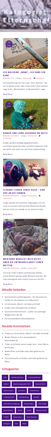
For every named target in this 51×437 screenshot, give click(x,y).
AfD (5, 377)
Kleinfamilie (8, 410)
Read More (7, 94)
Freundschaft (9, 397)
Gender (36, 397)
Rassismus (18, 417)
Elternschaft (27, 78)
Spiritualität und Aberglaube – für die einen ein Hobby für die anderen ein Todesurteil (26, 298)
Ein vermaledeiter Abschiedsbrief (20, 318)
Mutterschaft (41, 410)
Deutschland (40, 384)
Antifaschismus (17, 377)
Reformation (32, 417)
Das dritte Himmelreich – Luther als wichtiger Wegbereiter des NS (25, 313)
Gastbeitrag (24, 397)
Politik (6, 417)
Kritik (20, 410)
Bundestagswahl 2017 (22, 384)
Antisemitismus (34, 377)
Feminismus (34, 391)
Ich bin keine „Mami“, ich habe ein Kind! (22, 304)
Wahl (24, 424)
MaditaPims (15, 136)
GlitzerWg (42, 404)
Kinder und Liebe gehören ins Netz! (20, 308)
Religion (7, 424)
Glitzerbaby (29, 404)
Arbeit (6, 384)
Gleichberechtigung (11, 404)
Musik (29, 410)
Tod (16, 424)
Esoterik (21, 391)
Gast (12, 78)
